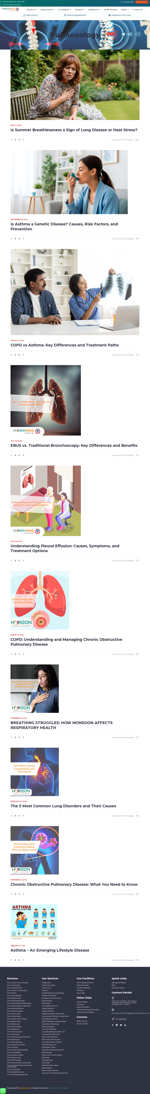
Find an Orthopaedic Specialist (17, 1074)
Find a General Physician (15, 1008)
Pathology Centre (83, 985)
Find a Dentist (11, 993)
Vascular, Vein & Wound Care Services (55, 1073)
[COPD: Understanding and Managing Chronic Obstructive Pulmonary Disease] (40, 600)
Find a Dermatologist (14, 995)
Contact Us (80, 1004)
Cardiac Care (46, 988)
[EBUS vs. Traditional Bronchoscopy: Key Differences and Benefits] (46, 400)
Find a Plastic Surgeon (14, 1032)
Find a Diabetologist (14, 998)
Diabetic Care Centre (49, 995)
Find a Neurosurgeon (14, 1026)
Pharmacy (80, 990)
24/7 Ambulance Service (85, 983)
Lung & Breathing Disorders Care (53, 1032)
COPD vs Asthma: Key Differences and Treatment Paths (65, 345)
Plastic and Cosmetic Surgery (52, 1055)
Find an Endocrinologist (15, 1055)
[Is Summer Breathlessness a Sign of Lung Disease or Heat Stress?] (75, 85)
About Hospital (82, 1002)
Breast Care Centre (48, 985)
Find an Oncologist (13, 1069)
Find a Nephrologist (14, 1021)
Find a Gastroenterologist (16, 1001)
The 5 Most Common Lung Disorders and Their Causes (63, 806)
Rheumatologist (47, 1060)
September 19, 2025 (19, 219)
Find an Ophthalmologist (15, 1072)
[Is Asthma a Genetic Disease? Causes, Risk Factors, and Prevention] (69, 182)
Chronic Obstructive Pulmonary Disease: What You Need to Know (74, 884)
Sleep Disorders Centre (50, 1065)
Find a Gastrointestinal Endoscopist (19, 1003)
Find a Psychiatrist (13, 1034)
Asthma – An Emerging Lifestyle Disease (50, 950)
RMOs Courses (82, 1021)
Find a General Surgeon (15, 1011)
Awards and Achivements (85, 1012)
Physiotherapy (47, 1052)
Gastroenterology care (50, 1006)
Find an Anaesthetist (14, 1052)
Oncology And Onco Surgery (52, 1042)
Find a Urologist (12, 1047)
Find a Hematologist (14, 1016)
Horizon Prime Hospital (123, 140)
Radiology (45, 1057)
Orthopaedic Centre (48, 1047)
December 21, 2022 (19, 880)
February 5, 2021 (18, 946)
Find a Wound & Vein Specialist (17, 1050)
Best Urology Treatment (50, 1070)
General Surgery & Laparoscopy (53, 1014)
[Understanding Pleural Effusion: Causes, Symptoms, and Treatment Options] (46, 501)
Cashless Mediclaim (84, 988)
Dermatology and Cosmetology (53, 993)
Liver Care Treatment (49, 1029)
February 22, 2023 (19, 801)
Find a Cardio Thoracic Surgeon (17, 983)
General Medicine (48, 1008)
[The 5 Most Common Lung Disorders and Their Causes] (35, 772)
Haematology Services (50, 1019)
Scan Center (46, 1063)
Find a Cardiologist (13, 985)
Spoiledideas (24, 1088)
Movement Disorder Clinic (51, 1034)
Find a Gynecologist (14, 1014)
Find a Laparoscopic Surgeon (17, 1019)
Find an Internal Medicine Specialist (19, 1063)
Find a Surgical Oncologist (16, 1045)
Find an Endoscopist (14, 1057)
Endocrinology (47, 1001)
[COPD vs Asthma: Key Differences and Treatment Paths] (75, 292)
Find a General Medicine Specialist (18, 1006)
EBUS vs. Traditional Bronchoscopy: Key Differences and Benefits (75, 445)
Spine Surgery (47, 1068)
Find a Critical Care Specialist (17, 990)
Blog (113, 985)
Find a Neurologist (13, 1024)
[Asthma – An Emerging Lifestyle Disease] (34, 922)
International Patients (119, 983)
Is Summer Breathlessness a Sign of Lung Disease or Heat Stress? (74, 130)
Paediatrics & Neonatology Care (53, 1050)
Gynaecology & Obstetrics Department (55, 1016)
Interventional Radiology (50, 1024)
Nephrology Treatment (49, 1037)
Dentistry (45, 990)
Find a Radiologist (13, 1039)
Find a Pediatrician (13, 1029)
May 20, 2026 (16, 125)
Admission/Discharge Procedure (88, 1010)
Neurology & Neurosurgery (51, 1039)
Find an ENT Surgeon (14, 1060)
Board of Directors (83, 1007)
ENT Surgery (46, 1003)
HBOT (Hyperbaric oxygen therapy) (54, 1021)
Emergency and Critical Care (51, 998)
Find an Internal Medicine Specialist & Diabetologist (19, 1066)
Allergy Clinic (46, 983)
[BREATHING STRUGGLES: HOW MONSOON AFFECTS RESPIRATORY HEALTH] (35, 688)
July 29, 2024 (16, 441)
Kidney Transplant (48, 1026)
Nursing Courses (82, 1024)
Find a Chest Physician (14, 988)
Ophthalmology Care (49, 1045)
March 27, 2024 (17, 635)
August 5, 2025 (17, 340)
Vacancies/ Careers (118, 988)
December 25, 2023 (19, 718)
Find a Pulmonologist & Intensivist (18, 1037)
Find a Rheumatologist (14, 1042)
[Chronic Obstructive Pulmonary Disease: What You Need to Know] (35, 850)
